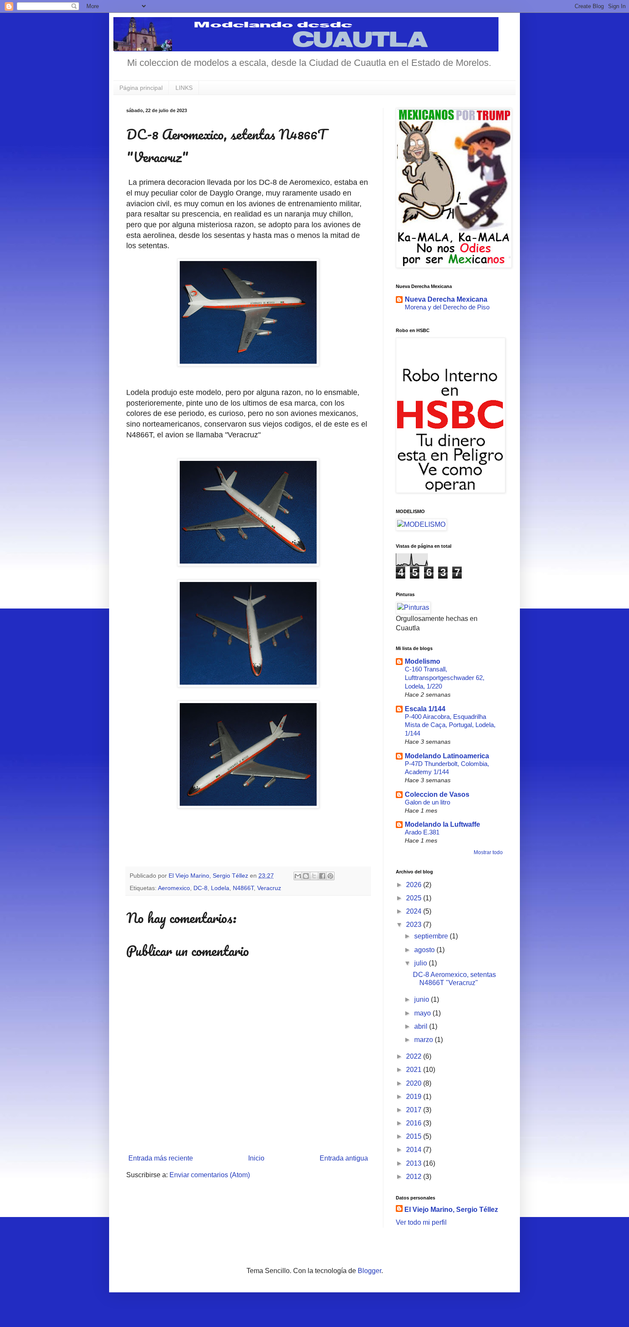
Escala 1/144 (425, 708)
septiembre (432, 936)
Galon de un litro (427, 802)
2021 (414, 1069)
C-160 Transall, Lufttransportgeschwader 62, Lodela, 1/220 (444, 677)
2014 (414, 1149)
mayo (423, 1013)
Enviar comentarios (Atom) (209, 1175)
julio (421, 963)
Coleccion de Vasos (437, 794)
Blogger (369, 1270)
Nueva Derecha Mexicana (446, 299)
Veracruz (269, 888)
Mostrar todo (488, 852)
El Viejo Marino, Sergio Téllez (451, 1209)
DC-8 (200, 888)
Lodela (220, 888)
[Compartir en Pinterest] (330, 876)
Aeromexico (174, 888)
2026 (414, 884)
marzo (424, 1039)
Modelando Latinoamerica (447, 756)
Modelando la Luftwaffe (442, 824)
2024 (414, 911)
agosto (425, 949)
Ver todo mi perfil (421, 1222)
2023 (414, 924)
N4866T (243, 888)
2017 (414, 1109)
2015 (414, 1136)
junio (422, 999)
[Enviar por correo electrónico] (298, 876)
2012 (414, 1176)
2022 (414, 1056)
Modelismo (422, 661)
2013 (414, 1163)
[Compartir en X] (314, 876)
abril (421, 1026)
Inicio (256, 1158)
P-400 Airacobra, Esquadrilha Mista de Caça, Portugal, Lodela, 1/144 (450, 725)
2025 (414, 898)
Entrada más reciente (160, 1158)
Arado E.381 (422, 832)
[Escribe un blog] (306, 876)
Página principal (141, 87)
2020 (414, 1083)
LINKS (184, 87)
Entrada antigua (344, 1158)
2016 (414, 1123)
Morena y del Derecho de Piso (447, 307)
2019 (414, 1096)
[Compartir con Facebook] (322, 876)
